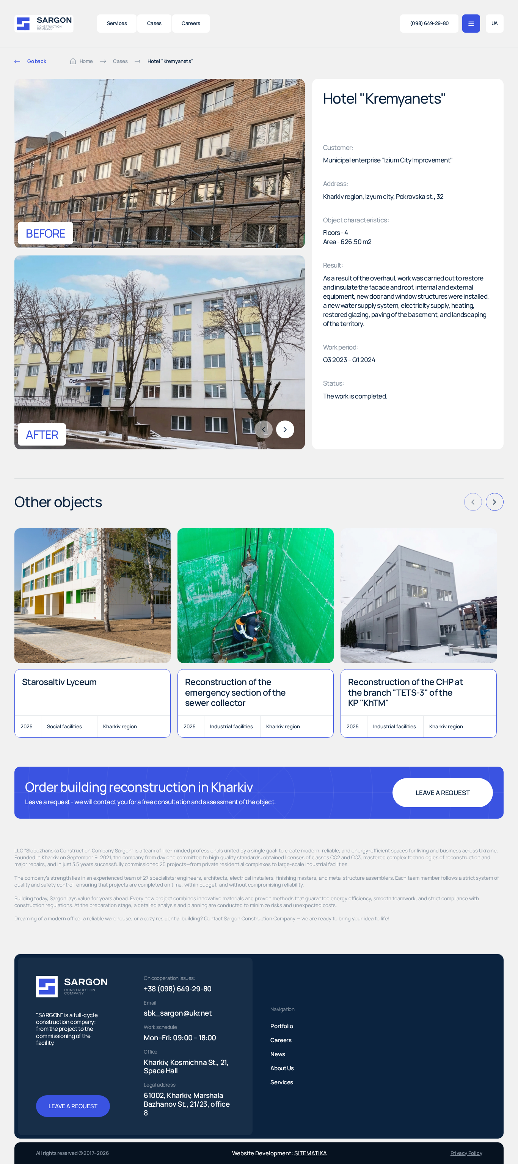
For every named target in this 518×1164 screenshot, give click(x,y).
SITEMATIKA (310, 1153)
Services (281, 1082)
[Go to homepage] (44, 24)
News (277, 1054)
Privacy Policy (466, 1153)
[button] (285, 430)
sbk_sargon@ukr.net (178, 1013)
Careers (280, 1040)
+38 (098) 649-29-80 (177, 988)
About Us (282, 1068)
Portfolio (281, 1026)
